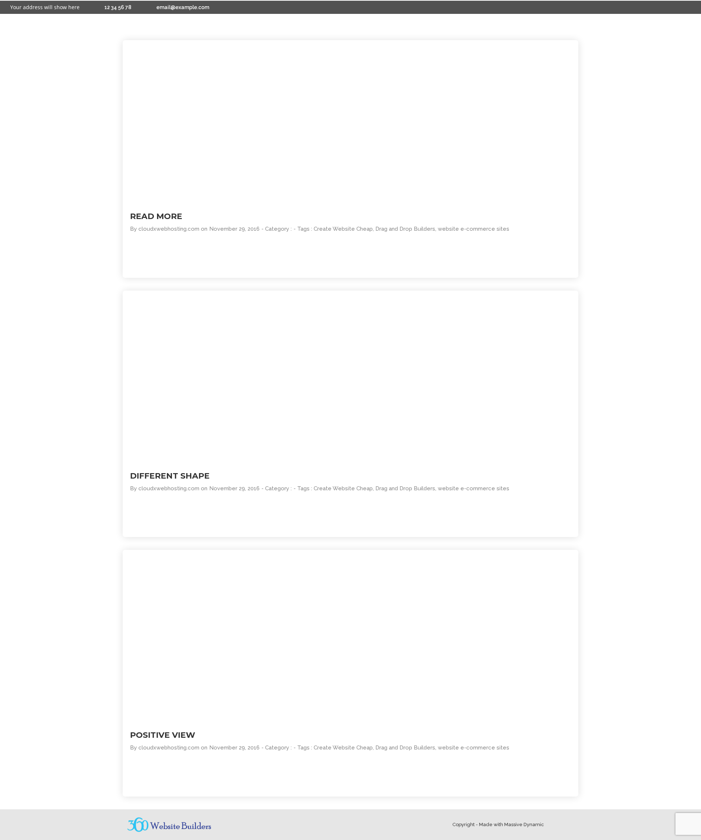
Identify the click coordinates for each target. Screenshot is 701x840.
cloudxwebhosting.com (168, 229)
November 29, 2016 (234, 229)
